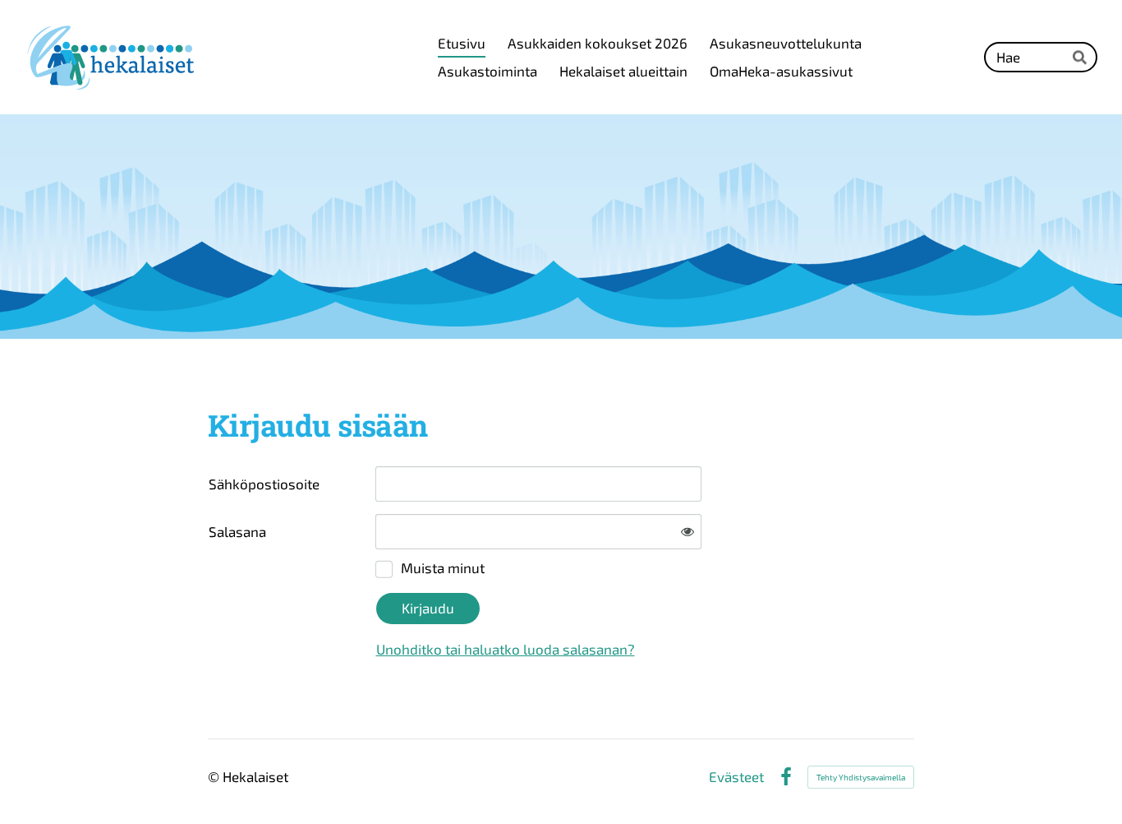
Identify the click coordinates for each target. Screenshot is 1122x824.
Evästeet (736, 777)
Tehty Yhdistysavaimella (860, 777)
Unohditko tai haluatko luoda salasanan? (505, 649)
